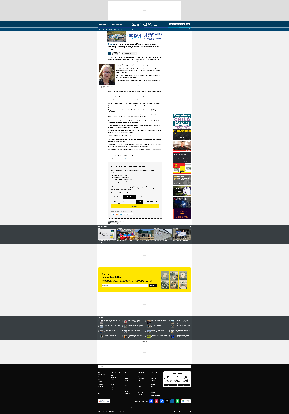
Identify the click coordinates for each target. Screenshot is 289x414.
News (111, 43)
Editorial (126, 385)
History (112, 381)
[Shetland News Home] (144, 27)
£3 (115, 201)
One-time (116, 197)
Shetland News (116, 52)
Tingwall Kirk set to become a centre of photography (158, 331)
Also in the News (115, 223)
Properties (141, 392)
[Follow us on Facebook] (151, 401)
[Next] (190, 226)
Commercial (141, 375)
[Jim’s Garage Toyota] (182, 157)
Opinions (127, 378)
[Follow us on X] (167, 401)
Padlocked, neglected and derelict (110, 336)
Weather (126, 375)
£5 (123, 201)
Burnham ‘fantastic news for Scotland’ (158, 326)
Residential (140, 394)
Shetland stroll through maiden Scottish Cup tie (111, 331)
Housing (113, 382)
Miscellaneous (154, 375)
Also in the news (121, 221)
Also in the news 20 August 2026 (158, 320)
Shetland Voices (128, 393)
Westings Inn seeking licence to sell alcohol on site (182, 331)
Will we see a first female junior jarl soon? (107, 241)
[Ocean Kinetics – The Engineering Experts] (135, 36)
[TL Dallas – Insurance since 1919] (182, 180)
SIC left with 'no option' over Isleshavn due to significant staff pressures (181, 322)
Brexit (99, 379)
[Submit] (189, 366)
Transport (127, 372)
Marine (112, 384)
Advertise (107, 407)
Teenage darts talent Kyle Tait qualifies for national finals (182, 336)
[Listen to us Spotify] (177, 401)
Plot (152, 374)
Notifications (161, 407)
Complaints (147, 407)
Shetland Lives (128, 395)
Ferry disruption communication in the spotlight (144, 241)
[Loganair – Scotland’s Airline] (182, 146)
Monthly (129, 197)
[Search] (189, 29)
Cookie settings (186, 407)
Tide (152, 382)
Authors (153, 388)
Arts (99, 377)
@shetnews (115, 53)
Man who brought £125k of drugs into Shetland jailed (112, 321)
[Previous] (189, 226)
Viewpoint (127, 383)
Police (112, 388)
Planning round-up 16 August (134, 330)
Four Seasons (141, 372)
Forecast (153, 380)
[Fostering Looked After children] (182, 114)
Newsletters (154, 390)
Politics (113, 389)
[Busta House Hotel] (182, 191)
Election (99, 395)
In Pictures (127, 390)
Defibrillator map (155, 395)
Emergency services (115, 372)
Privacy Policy (131, 407)
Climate (99, 383)
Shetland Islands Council (143, 378)
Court (99, 391)
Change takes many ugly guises (182, 325)
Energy (112, 374)
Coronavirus (100, 388)
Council (99, 390)
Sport (112, 394)
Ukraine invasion (128, 374)
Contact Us (101, 407)
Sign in (188, 24)
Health (112, 379)
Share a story (114, 407)
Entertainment (114, 375)
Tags (152, 386)
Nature (112, 386)
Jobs (139, 386)
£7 (131, 201)
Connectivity (100, 386)
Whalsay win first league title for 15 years (159, 336)
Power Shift (113, 391)
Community (100, 384)
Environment (114, 377)
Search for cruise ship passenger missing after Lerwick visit (112, 326)
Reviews (126, 382)
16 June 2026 (120, 240)
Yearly (153, 197)
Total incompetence (159, 240)
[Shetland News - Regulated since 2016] (104, 401)
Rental (139, 396)
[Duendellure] (182, 213)
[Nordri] (182, 202)
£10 (140, 201)
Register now (170, 385)
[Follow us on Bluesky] (162, 401)
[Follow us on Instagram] (156, 401)
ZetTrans (140, 383)
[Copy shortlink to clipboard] (130, 53)
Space (112, 393)
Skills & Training (141, 390)
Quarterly (141, 197)
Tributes (126, 391)
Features (127, 388)
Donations (154, 407)
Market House (141, 382)
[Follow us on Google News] (186, 401)
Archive (153, 384)
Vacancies (140, 388)
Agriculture (100, 376)
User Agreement (122, 407)
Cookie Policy (139, 407)
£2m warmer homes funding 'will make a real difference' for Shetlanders (135, 336)
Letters (126, 380)
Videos (153, 392)
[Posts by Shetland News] (109, 53)
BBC (139, 380)
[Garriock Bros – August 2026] (182, 168)
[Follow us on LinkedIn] (172, 401)
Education (100, 393)
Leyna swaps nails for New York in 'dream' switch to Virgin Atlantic (135, 322)
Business (100, 381)
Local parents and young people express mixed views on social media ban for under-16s (181, 242)
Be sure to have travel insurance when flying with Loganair (135, 326)
